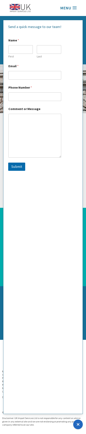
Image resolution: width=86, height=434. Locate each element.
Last (39, 56)
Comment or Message (24, 109)
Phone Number (20, 87)
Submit (16, 166)
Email (13, 66)
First (11, 56)
